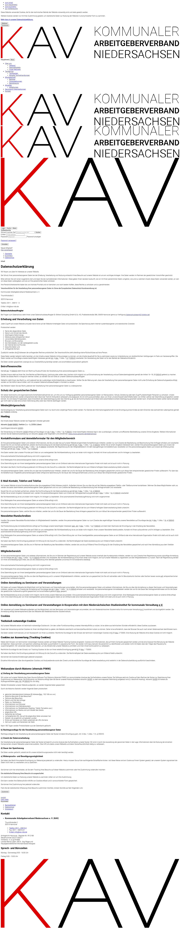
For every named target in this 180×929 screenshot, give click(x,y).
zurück (3, 797)
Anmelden (5, 244)
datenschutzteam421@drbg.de (137, 315)
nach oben (5, 799)
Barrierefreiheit (10, 805)
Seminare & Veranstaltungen (15, 89)
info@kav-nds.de (18, 832)
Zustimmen (5, 25)
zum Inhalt (9, 3)
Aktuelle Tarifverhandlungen (19, 75)
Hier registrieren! (7, 250)
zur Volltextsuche (11, 9)
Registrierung (14, 83)
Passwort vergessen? (8, 241)
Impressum (9, 809)
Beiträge (12, 79)
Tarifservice (9, 71)
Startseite (8, 254)
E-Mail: (3, 234)
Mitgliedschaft (10, 77)
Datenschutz (9, 258)
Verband (12, 65)
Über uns (8, 63)
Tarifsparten (13, 73)
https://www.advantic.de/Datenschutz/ (82, 434)
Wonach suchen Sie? (8, 232)
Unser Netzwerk (15, 69)
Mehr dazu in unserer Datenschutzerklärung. (17, 20)
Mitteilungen (13, 87)
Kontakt (8, 91)
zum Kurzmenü (10, 7)
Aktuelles (8, 85)
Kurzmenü (8, 256)
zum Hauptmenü (11, 5)
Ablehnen (4, 23)
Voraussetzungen (15, 81)
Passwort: (4, 237)
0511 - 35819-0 (18, 828)
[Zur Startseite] (90, 125)
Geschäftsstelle (14, 67)
